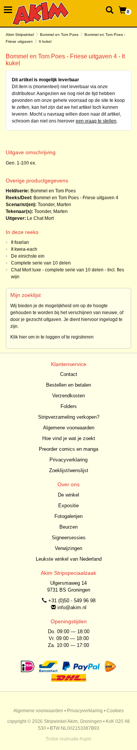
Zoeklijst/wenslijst (68, 470)
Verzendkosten (68, 395)
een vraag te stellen (96, 121)
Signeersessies (69, 537)
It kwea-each (24, 249)
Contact (68, 374)
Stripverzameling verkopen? (68, 417)
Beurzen (68, 527)
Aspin (85, 739)
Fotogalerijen (68, 516)
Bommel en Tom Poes (59, 34)
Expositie (68, 505)
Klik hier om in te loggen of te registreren (52, 337)
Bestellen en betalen (68, 385)
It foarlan (20, 242)
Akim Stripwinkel (20, 34)
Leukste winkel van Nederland (69, 559)
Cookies (115, 710)
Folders (69, 406)
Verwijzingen (68, 548)
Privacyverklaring (68, 460)
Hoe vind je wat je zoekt (68, 438)
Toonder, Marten (54, 204)
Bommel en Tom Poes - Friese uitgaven (74, 197)
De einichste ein (28, 256)
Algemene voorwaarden (68, 428)
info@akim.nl (71, 607)
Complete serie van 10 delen (41, 263)
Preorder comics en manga (68, 449)
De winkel (68, 495)
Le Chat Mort (40, 218)
